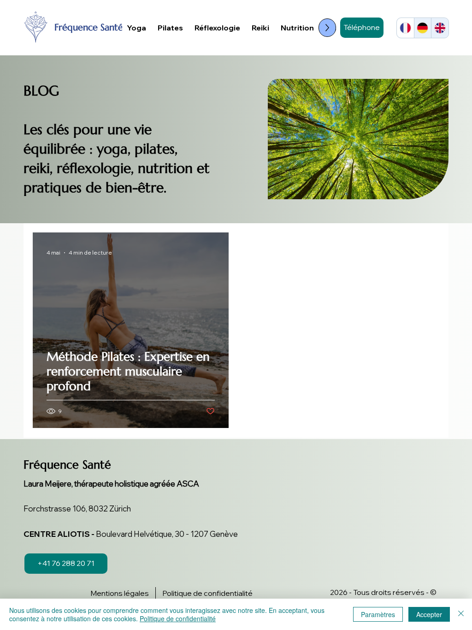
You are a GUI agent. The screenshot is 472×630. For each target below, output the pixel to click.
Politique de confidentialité (178, 618)
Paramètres (378, 614)
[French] (405, 28)
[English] (439, 28)
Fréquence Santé (88, 27)
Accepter (429, 614)
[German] (422, 28)
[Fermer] (460, 614)
